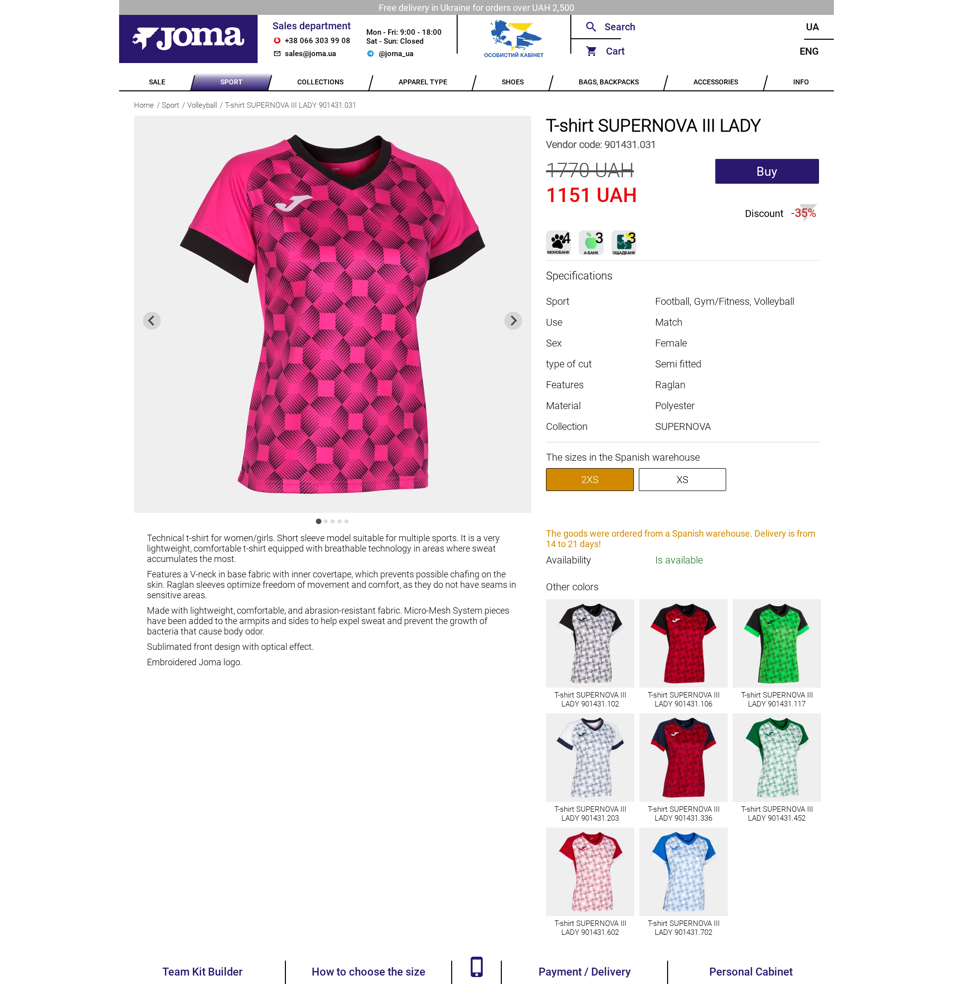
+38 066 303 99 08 (317, 40)
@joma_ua (396, 53)
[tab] (318, 521)
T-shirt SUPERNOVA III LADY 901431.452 (777, 814)
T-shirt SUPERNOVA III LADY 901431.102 (590, 699)
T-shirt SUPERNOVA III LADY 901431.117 (777, 699)
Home (144, 105)
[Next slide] (513, 321)
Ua (812, 27)
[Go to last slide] (152, 321)
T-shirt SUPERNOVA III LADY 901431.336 (684, 814)
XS (682, 480)
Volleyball (202, 105)
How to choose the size (368, 972)
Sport (170, 105)
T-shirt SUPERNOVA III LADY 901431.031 (290, 105)
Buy (766, 171)
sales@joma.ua (310, 53)
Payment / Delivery (585, 972)
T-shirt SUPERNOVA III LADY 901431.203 (590, 814)
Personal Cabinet (751, 972)
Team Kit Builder (202, 972)
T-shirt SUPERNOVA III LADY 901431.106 (684, 699)
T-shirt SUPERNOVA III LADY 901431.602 (590, 928)
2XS (590, 480)
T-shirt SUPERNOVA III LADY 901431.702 (684, 928)
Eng (809, 51)
